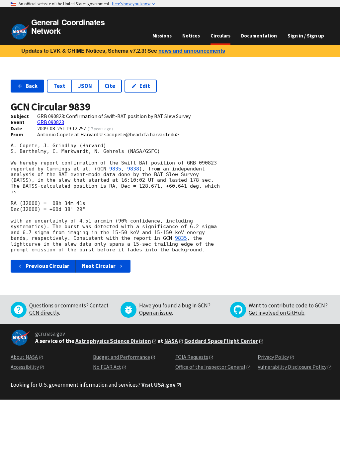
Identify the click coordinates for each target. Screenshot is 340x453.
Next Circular (99, 266)
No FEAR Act (107, 366)
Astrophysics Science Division (113, 341)
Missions (162, 35)
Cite (110, 86)
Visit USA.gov (158, 384)
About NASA (24, 357)
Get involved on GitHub (276, 312)
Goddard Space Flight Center (221, 341)
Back (32, 86)
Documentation (259, 35)
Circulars (220, 35)
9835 (115, 169)
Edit (144, 86)
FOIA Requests (191, 357)
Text (59, 86)
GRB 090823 (50, 122)
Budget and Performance (121, 357)
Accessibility (25, 366)
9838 (133, 169)
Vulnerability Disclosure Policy (292, 366)
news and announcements (191, 50)
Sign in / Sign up (306, 35)
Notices (191, 35)
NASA (171, 341)
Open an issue (155, 312)
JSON (85, 86)
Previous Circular (47, 266)
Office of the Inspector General (210, 366)
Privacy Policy (273, 357)
